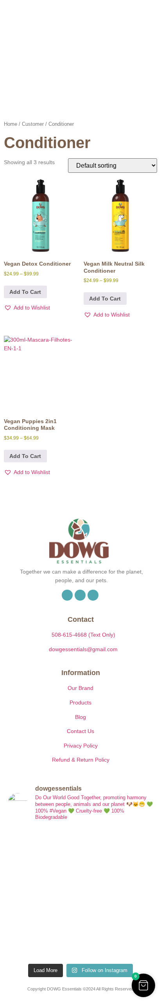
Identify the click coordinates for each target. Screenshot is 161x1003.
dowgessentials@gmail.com (83, 649)
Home (10, 124)
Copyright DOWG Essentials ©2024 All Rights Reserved (80, 989)
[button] (121, 30)
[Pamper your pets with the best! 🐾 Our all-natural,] (117, 850)
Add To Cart (25, 292)
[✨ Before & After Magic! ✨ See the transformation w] (117, 894)
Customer (33, 124)
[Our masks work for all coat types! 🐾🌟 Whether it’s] (117, 937)
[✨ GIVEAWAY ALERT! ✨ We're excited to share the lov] (43, 937)
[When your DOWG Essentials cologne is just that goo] (43, 894)
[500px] (93, 595)
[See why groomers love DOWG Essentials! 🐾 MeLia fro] (43, 850)
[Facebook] (67, 595)
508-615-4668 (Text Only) (83, 635)
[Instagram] (80, 595)
